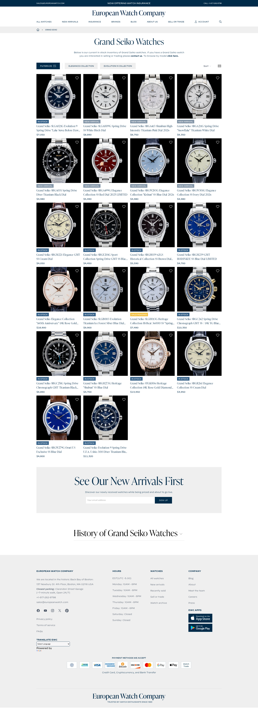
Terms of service (45, 625)
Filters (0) (46, 66)
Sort (206, 66)
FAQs (39, 631)
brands (115, 22)
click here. (173, 56)
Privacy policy (44, 619)
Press (191, 603)
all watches (44, 22)
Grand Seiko (51, 30)
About (192, 584)
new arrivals (70, 22)
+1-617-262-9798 (46, 597)
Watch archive (158, 603)
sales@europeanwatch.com (50, 3)
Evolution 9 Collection (118, 66)
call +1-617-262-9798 (213, 3)
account (203, 22)
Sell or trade (157, 597)
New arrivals (157, 584)
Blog (191, 578)
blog (133, 22)
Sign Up (163, 500)
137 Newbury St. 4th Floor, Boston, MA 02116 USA (64, 584)
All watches (157, 578)
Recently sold (158, 591)
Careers (192, 597)
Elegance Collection (81, 66)
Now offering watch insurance (129, 3)
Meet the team (196, 591)
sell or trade (176, 22)
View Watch (59, 96)
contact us (136, 56)
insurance (94, 22)
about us (152, 22)
